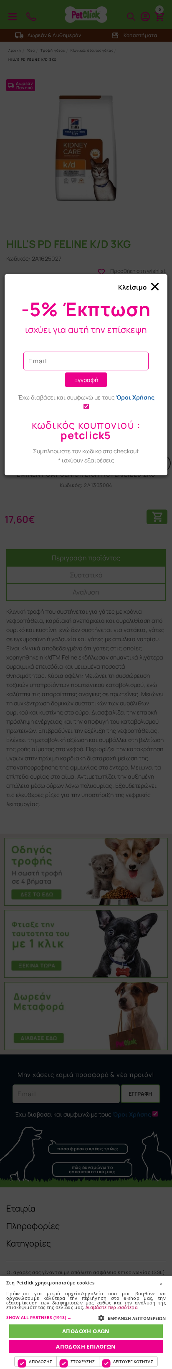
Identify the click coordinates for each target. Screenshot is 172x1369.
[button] (86, 1317)
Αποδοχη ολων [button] (86, 1331)
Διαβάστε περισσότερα (112, 1307)
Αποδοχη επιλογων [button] (86, 1346)
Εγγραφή (86, 380)
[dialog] (86, 1322)
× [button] (160, 1284)
